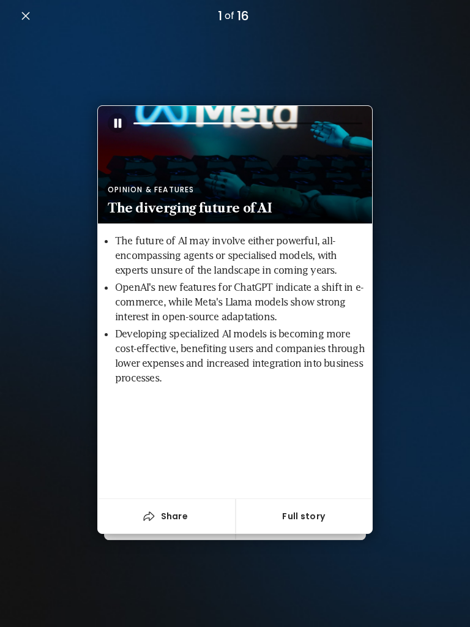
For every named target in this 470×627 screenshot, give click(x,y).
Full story (303, 516)
